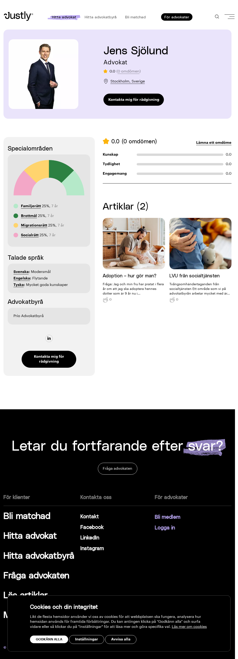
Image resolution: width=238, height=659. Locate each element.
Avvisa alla (120, 639)
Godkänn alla (49, 639)
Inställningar (86, 639)
